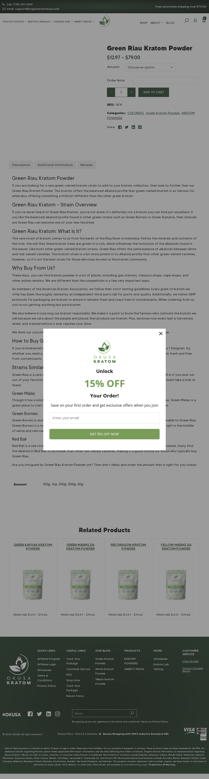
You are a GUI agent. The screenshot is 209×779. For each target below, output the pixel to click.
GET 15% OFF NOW (104, 434)
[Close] (161, 333)
